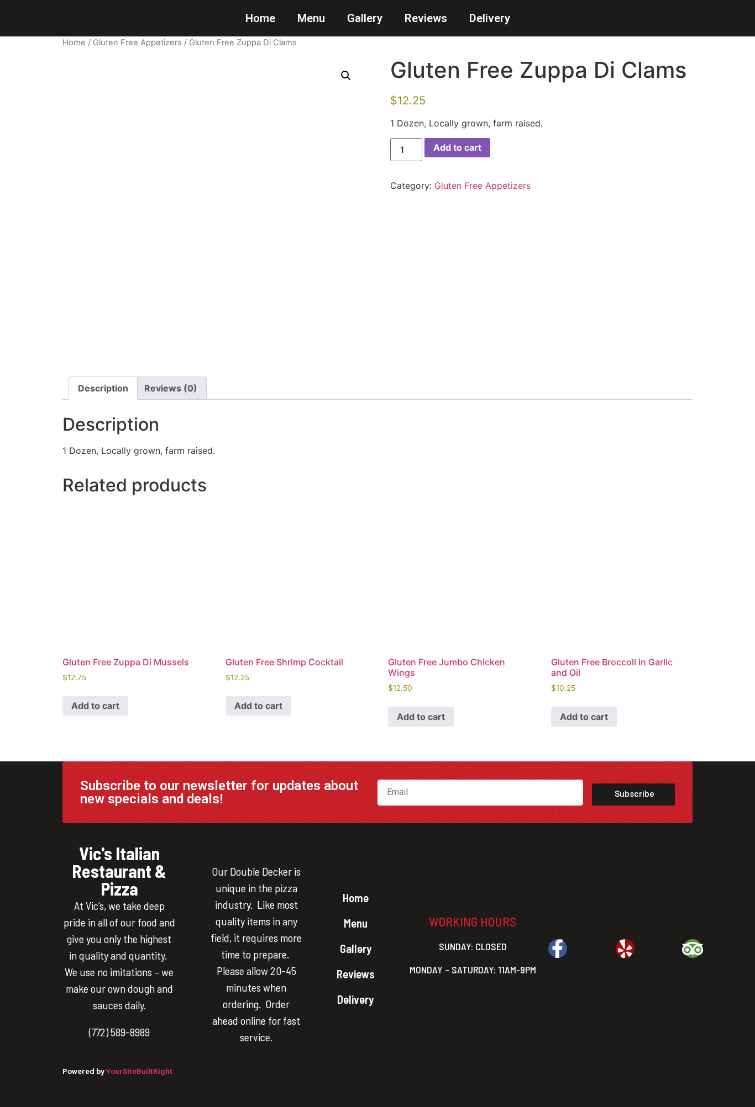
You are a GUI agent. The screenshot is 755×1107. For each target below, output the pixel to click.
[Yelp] (625, 948)
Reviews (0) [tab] (170, 388)
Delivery (489, 18)
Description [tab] (103, 388)
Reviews (426, 18)
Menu (311, 18)
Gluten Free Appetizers (137, 42)
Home (260, 18)
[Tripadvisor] (692, 948)
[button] (346, 76)
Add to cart (457, 147)
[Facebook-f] (557, 948)
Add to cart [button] (95, 705)
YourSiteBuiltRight (139, 1071)
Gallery (364, 18)
